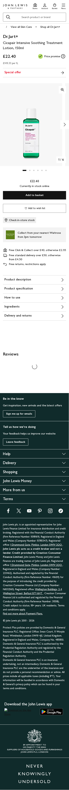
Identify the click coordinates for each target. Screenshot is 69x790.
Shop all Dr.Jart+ (50, 27)
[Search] (8, 17)
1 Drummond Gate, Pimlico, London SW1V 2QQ (36, 544)
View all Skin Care (21, 27)
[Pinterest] (40, 512)
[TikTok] (61, 512)
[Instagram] (50, 512)
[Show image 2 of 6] (64, 124)
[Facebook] (8, 512)
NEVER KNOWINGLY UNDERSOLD (35, 773)
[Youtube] (29, 512)
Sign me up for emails (19, 413)
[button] (63, 6)
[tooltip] (63, 56)
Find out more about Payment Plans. (23, 613)
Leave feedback (15, 441)
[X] (19, 512)
